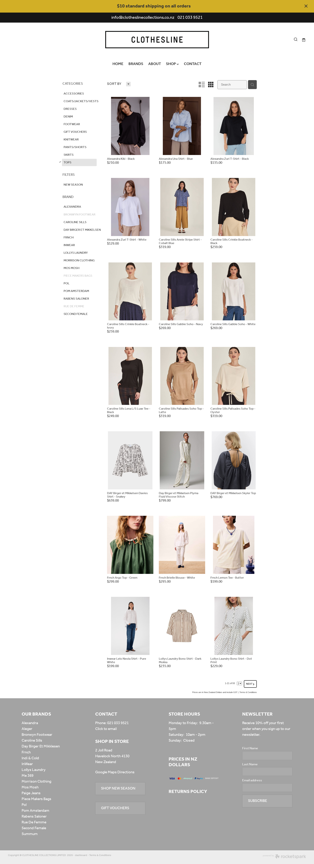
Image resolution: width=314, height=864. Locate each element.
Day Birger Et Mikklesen (41, 746)
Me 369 (27, 775)
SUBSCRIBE (257, 801)
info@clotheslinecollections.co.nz (142, 17)
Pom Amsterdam (35, 810)
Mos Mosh (30, 787)
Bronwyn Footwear (37, 735)
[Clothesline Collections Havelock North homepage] (157, 39)
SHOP (171, 64)
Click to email (106, 729)
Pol (24, 805)
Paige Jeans (31, 793)
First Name (250, 748)
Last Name (250, 764)
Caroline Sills (32, 740)
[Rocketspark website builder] (284, 857)
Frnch (26, 752)
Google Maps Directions (114, 772)
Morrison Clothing (36, 781)
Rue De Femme (34, 822)
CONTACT (193, 64)
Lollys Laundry (34, 770)
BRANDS (135, 64)
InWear (27, 764)
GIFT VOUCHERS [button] (115, 808)
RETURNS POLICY (188, 791)
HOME (117, 64)
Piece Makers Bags (36, 799)
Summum (30, 834)
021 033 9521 (118, 723)
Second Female (34, 828)
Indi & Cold (30, 758)
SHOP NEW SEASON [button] (118, 788)
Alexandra (30, 723)
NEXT (250, 684)
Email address (252, 780)
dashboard (81, 855)
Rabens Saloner (34, 816)
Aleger (27, 729)
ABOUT (154, 64)
